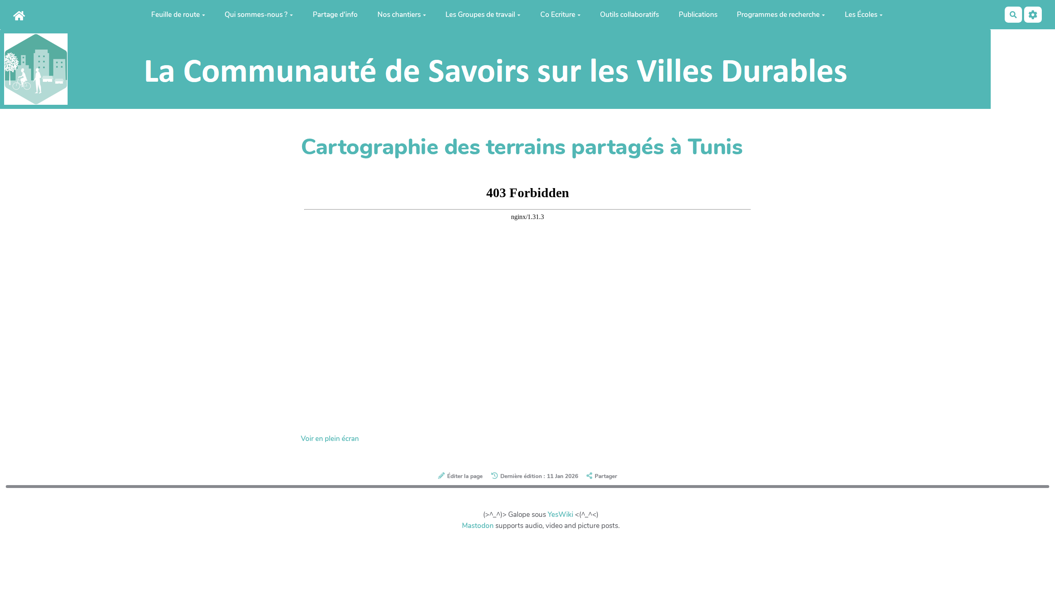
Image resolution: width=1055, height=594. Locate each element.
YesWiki (560, 514)
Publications (698, 14)
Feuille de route (175, 14)
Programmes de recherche (778, 14)
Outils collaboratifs (629, 14)
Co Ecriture (557, 14)
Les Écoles (861, 14)
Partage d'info (335, 14)
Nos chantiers (399, 14)
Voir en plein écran (330, 438)
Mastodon (478, 525)
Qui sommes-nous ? (256, 14)
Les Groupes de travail (480, 14)
